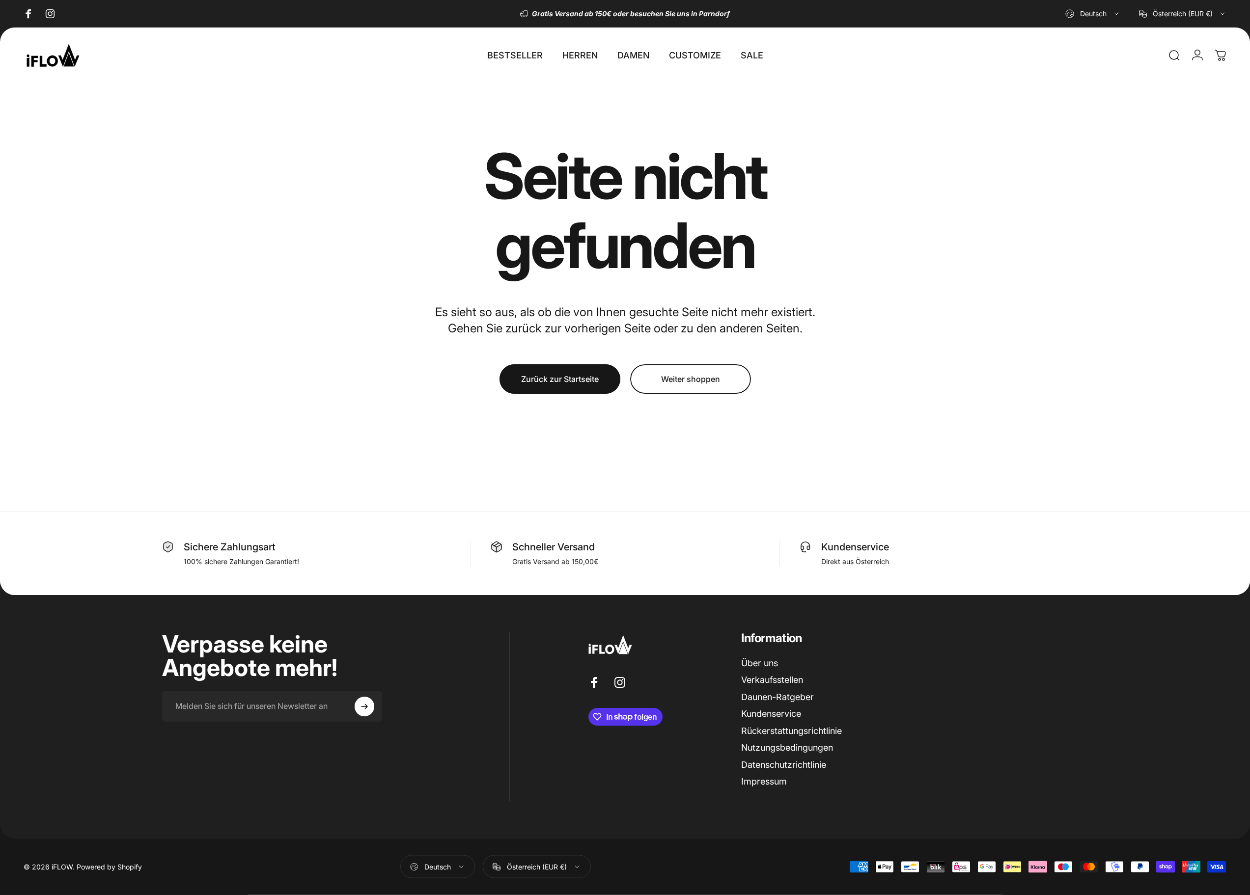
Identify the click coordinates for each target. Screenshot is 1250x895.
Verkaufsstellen (772, 680)
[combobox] (1092, 13)
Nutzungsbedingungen (787, 747)
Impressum (764, 781)
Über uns (759, 663)
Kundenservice (771, 713)
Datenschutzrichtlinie (783, 764)
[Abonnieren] (364, 706)
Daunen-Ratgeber (777, 697)
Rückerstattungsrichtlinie (791, 731)
